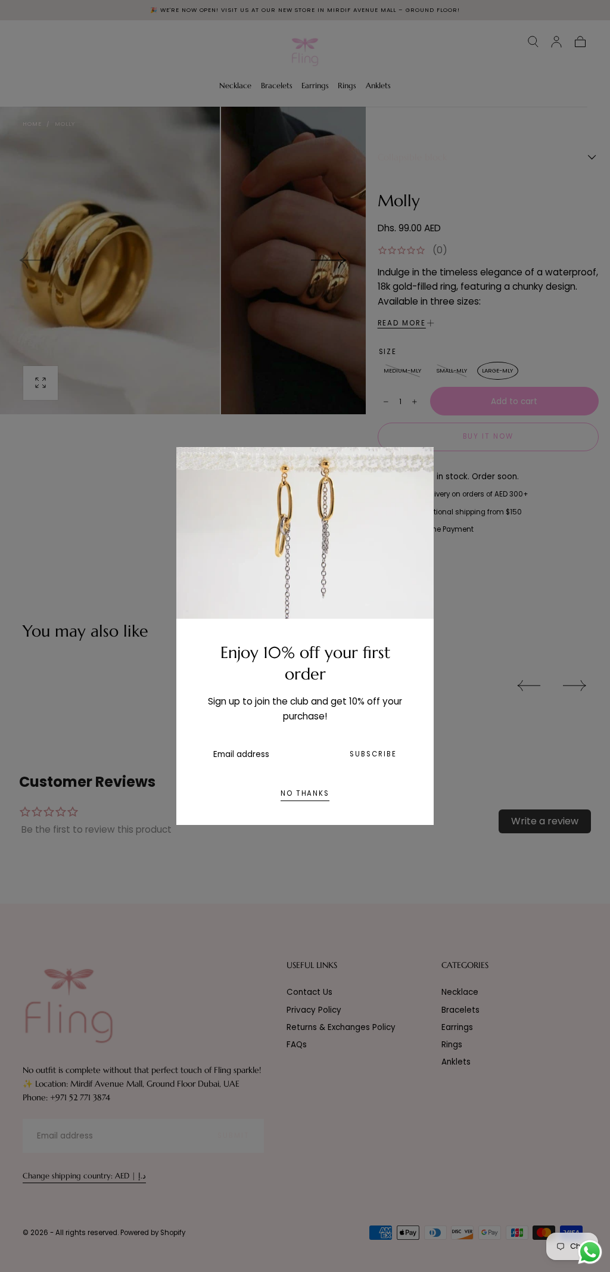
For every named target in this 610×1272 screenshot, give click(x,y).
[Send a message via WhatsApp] (590, 1252)
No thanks (305, 793)
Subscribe (373, 754)
